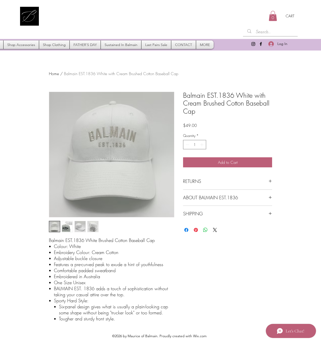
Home (54, 73)
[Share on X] (215, 230)
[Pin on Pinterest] (196, 230)
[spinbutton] (194, 144)
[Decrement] (187, 144)
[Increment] (202, 144)
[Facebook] (260, 43)
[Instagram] (253, 43)
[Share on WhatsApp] (205, 230)
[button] (273, 16)
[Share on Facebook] (186, 230)
